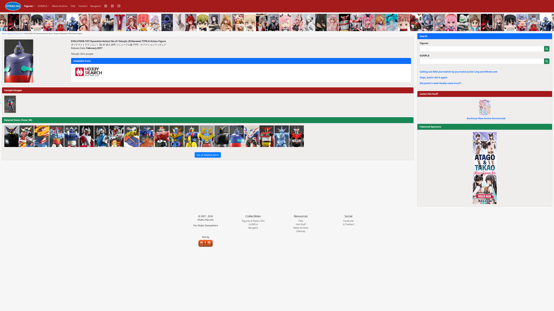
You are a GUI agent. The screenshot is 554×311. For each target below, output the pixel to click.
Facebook (348, 220)
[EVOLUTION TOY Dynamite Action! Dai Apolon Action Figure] (161, 136)
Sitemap (300, 231)
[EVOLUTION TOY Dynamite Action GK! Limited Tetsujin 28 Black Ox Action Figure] (221, 136)
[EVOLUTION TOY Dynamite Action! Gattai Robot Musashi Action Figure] (56, 136)
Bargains (95, 6)
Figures (424, 43)
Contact (82, 6)
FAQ (73, 6)
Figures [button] (28, 6)
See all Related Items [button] (207, 155)
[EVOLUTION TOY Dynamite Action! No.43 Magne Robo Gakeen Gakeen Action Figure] (191, 136)
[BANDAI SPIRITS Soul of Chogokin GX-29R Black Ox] (11, 136)
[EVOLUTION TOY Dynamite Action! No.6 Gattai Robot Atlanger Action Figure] (206, 136)
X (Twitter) (348, 224)
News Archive (60, 6)
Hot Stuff (301, 224)
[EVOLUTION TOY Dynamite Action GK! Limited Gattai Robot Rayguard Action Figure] (176, 136)
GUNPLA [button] (42, 6)
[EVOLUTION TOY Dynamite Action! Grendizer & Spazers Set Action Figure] (26, 136)
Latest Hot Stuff (429, 93)
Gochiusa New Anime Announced (486, 118)
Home (4, 34)
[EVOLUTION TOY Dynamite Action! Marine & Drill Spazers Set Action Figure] (41, 136)
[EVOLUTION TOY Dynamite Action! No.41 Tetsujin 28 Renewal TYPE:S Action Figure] (236, 136)
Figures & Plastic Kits (15, 34)
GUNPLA (424, 55)
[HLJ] (485, 167)
